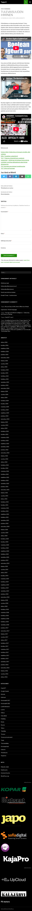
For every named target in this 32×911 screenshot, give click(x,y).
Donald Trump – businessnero (9, 295)
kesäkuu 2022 (4, 468)
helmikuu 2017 (5, 658)
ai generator (4, 309)
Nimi (3, 233)
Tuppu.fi (3, 2)
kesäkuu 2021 (4, 505)
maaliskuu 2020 (5, 551)
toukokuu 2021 (5, 508)
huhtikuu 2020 (5, 548)
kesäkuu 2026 (4, 345)
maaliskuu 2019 (5, 585)
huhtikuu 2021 (5, 511)
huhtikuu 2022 (5, 474)
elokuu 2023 (4, 428)
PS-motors (5, 902)
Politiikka (3, 719)
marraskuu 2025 (5, 357)
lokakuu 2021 (4, 492)
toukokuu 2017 (5, 649)
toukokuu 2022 (5, 471)
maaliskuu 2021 (5, 514)
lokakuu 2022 (4, 456)
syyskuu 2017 (4, 637)
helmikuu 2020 (5, 554)
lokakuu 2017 (4, 634)
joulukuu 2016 (4, 664)
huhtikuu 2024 (5, 410)
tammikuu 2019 (5, 591)
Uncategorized (5, 746)
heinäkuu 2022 (5, 465)
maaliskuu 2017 (5, 655)
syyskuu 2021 (4, 495)
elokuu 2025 (4, 367)
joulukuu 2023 (4, 416)
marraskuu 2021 (5, 489)
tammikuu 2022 (5, 483)
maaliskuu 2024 (5, 413)
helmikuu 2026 (5, 351)
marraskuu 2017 (5, 631)
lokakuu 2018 (4, 600)
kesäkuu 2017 (4, 646)
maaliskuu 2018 (5, 618)
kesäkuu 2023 (4, 434)
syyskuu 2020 (4, 532)
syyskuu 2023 (4, 425)
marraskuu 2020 (5, 526)
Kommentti (4, 211)
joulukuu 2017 (4, 628)
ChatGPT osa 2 (9, 317)
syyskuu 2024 (4, 394)
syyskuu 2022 (4, 459)
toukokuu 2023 (5, 437)
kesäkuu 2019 (4, 575)
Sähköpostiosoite (6, 240)
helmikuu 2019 (5, 588)
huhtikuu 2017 (5, 652)
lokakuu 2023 (4, 422)
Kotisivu (3, 248)
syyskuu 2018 (4, 603)
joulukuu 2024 (4, 385)
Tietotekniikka (5, 8)
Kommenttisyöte (5, 773)
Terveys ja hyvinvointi (6, 737)
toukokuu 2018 (5, 612)
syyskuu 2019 (4, 569)
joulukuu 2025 (4, 354)
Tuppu (13, 18)
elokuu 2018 (4, 606)
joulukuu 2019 (4, 560)
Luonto (3, 709)
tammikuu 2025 (5, 382)
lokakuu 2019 (4, 566)
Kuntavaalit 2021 (5, 703)
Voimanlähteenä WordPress (7, 909)
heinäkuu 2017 (5, 643)
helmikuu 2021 (5, 517)
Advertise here (27, 782)
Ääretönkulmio (6, 193)
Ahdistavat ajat (5, 283)
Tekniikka (3, 731)
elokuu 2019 (4, 572)
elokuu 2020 (4, 535)
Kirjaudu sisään (5, 767)
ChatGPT (3, 688)
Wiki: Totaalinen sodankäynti (9, 156)
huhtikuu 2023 (5, 440)
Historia (3, 694)
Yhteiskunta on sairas (7, 187)
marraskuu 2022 (5, 452)
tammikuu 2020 (5, 557)
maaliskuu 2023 (5, 443)
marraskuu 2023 (5, 419)
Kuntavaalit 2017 (5, 700)
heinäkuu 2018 (5, 609)
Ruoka (2, 722)
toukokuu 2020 (5, 545)
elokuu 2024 (4, 397)
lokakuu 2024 (4, 391)
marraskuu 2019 (5, 563)
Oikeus (3, 712)
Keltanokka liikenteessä (7, 289)
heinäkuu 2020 (5, 538)
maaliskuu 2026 (5, 348)
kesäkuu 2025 (4, 373)
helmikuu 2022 (5, 480)
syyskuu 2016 (4, 674)
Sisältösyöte (4, 770)
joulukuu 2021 (4, 486)
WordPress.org (5, 776)
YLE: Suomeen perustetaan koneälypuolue (13, 166)
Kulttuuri (3, 697)
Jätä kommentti (20, 18)
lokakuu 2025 (4, 360)
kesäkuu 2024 (4, 403)
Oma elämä (4, 715)
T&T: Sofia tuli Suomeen (8, 168)
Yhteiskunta (4, 752)
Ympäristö (3, 755)
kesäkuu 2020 (4, 542)
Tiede (2, 740)
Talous (2, 728)
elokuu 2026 (4, 342)
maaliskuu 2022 (5, 477)
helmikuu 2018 (5, 621)
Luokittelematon (5, 706)
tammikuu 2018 (5, 624)
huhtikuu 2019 (5, 581)
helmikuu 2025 (5, 379)
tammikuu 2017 (5, 661)
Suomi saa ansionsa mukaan (8, 292)
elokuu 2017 (4, 640)
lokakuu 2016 (4, 671)
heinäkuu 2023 (5, 431)
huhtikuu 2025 (5, 376)
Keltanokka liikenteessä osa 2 (9, 286)
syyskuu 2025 (4, 363)
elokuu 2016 (4, 677)
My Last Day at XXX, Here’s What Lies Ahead (17, 306)
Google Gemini (5, 691)
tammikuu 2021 (5, 520)
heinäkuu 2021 (5, 502)
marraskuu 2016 (5, 667)
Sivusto (3, 725)
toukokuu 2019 (5, 578)
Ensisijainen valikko (30, 2)
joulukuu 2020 (4, 523)
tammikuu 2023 (5, 446)
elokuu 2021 (4, 499)
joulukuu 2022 (4, 449)
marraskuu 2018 (5, 597)
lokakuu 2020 (4, 529)
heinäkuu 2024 (5, 400)
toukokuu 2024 (5, 406)
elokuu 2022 (4, 462)
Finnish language (12, 309)
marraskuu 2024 (5, 388)
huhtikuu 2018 (5, 615)
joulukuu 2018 (4, 594)
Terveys (3, 734)
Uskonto (3, 749)
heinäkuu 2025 (5, 370)
